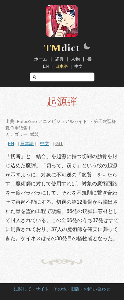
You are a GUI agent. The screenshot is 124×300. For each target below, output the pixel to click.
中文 (78, 66)
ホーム (40, 58)
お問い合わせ (97, 289)
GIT (59, 143)
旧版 (75, 289)
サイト (42, 289)
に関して (22, 289)
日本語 (61, 66)
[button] (87, 46)
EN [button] (11, 143)
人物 (75, 58)
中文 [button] (44, 143)
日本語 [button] (27, 143)
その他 (59, 289)
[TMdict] (62, 35)
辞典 (59, 58)
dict (62, 48)
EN (46, 66)
